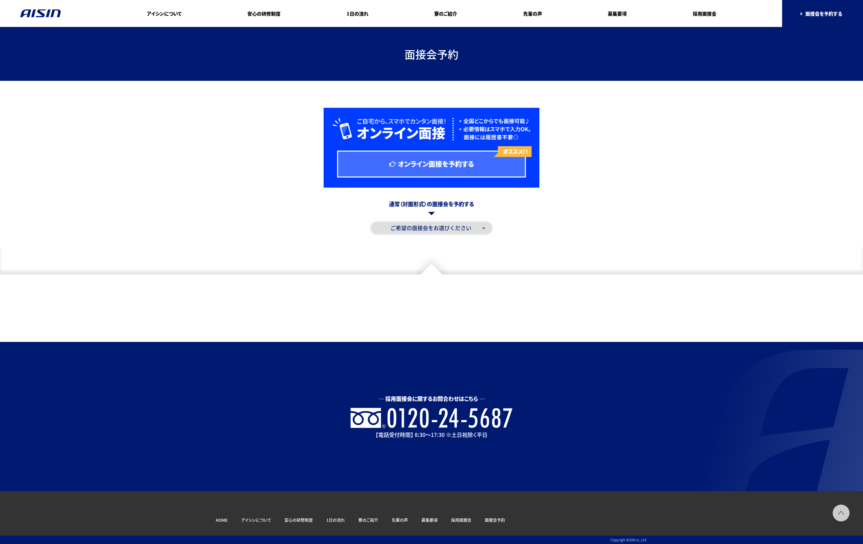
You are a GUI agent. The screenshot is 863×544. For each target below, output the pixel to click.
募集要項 (617, 13)
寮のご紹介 (445, 13)
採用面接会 (704, 13)
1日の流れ (357, 13)
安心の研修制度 (263, 13)
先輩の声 (532, 13)
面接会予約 (495, 520)
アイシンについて (164, 13)
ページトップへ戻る (841, 513)
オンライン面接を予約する (462, 160)
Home (222, 520)
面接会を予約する (823, 13)
